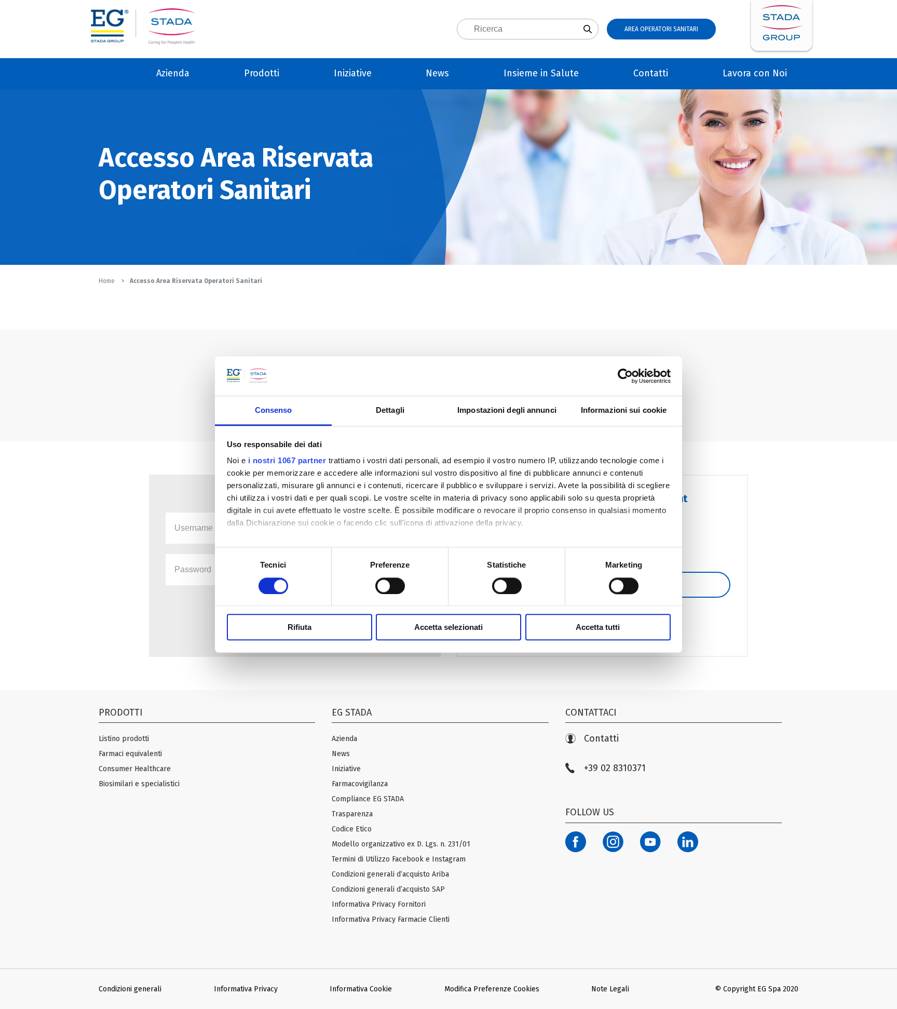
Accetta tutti (598, 627)
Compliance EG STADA (368, 799)
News (437, 73)
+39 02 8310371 (615, 768)
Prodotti (261, 73)
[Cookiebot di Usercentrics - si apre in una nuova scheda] (625, 376)
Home (107, 281)
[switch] (390, 585)
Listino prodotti (124, 738)
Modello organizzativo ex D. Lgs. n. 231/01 (401, 844)
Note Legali (610, 989)
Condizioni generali (130, 989)
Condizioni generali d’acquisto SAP (388, 889)
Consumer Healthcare (135, 768)
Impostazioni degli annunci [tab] (506, 410)
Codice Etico (352, 829)
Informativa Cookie (361, 989)
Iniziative (353, 73)
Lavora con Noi (755, 73)
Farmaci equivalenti (130, 753)
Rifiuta (299, 627)
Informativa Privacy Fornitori (379, 904)
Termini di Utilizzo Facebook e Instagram (399, 859)
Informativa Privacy (246, 989)
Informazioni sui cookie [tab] (624, 410)
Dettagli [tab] (390, 410)
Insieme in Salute (541, 73)
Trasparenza (352, 814)
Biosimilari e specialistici (139, 783)
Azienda (172, 73)
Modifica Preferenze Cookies (491, 989)
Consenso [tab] (273, 410)
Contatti (650, 73)
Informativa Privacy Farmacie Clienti (391, 919)
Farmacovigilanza (360, 783)
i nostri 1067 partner (287, 460)
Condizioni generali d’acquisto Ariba (390, 874)
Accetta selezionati (448, 627)
